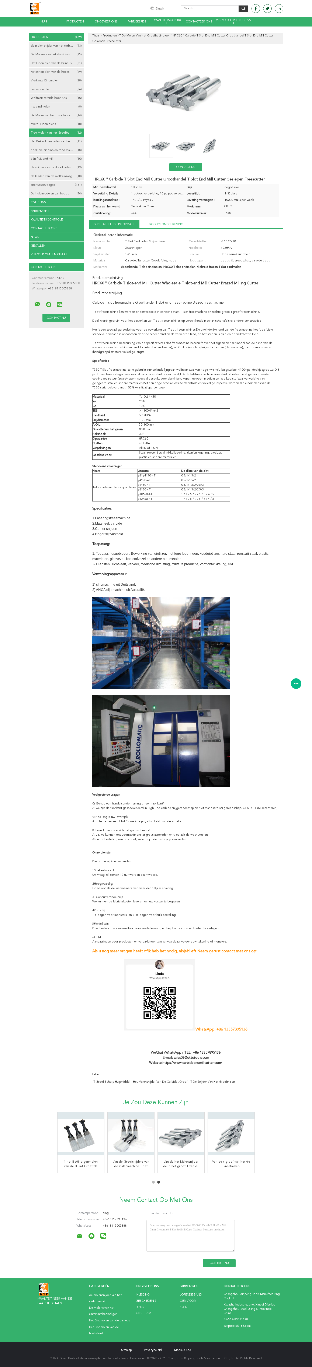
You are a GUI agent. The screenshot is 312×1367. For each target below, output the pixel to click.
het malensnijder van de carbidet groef (160, 1081)
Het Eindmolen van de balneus (56, 63)
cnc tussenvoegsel (56, 184)
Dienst (141, 1307)
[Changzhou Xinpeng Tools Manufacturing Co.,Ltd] (37, 304)
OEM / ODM (188, 1300)
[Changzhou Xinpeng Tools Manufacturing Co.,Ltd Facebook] (256, 8)
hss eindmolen (56, 106)
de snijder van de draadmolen (56, 167)
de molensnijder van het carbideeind (56, 45)
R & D (183, 1307)
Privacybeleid (153, 1350)
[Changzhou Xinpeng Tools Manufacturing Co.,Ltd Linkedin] (279, 8)
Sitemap (126, 1350)
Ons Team (143, 1313)
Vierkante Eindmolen (56, 80)
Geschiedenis (146, 1300)
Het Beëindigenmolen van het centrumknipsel (57, 141)
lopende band (191, 1294)
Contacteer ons (199, 21)
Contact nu (185, 167)
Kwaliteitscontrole (168, 22)
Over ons (38, 202)
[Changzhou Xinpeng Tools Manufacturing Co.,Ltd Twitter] (267, 8)
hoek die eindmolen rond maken (56, 150)
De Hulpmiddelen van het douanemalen (57, 193)
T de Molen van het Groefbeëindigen (56, 132)
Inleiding (143, 1294)
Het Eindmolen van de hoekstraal (56, 71)
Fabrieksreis (137, 21)
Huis (44, 21)
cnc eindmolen (56, 89)
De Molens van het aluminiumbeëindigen (57, 54)
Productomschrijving (165, 224)
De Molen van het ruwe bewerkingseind (57, 115)
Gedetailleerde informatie (114, 224)
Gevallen (38, 245)
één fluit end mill (56, 158)
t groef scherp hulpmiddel (111, 1081)
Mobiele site (182, 1350)
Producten (75, 21)
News (35, 237)
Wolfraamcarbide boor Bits (56, 97)
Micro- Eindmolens (56, 124)
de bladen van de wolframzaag (56, 176)
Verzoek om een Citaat (233, 22)
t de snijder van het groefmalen (212, 1081)
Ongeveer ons (106, 21)
